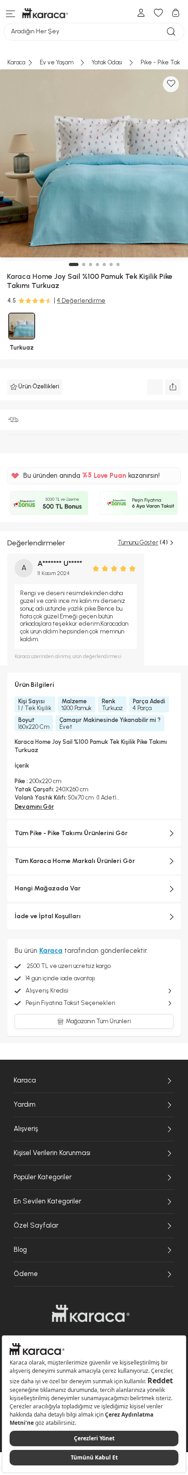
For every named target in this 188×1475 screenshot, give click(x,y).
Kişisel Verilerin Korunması (52, 1153)
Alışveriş (26, 1129)
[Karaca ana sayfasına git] (91, 1313)
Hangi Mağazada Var (48, 888)
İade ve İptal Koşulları (48, 916)
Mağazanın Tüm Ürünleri (98, 1021)
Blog (20, 1249)
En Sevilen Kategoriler (47, 1201)
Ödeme (26, 1274)
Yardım (25, 1104)
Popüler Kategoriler (43, 1177)
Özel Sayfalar (36, 1225)
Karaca (25, 1080)
